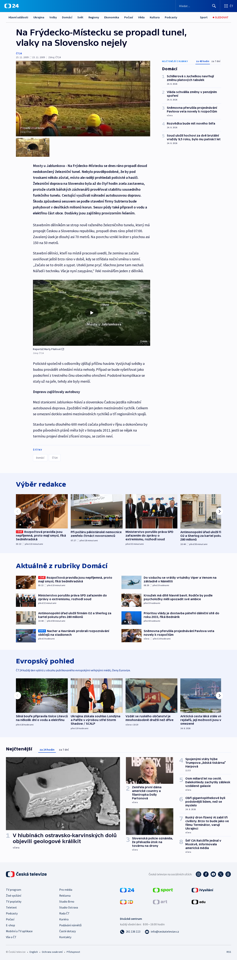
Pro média (65, 889)
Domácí (67, 17)
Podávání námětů (70, 925)
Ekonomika (111, 17)
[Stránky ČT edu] (198, 901)
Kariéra (64, 919)
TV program (13, 889)
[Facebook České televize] (206, 874)
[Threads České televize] (228, 874)
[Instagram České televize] (198, 874)
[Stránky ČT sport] (163, 890)
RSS (229, 952)
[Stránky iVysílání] (202, 890)
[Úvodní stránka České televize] (26, 874)
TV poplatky (13, 901)
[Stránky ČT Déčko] (126, 901)
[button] (91, 313)
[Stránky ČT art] (160, 901)
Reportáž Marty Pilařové (47, 349)
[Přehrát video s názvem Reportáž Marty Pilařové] (91, 312)
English (34, 952)
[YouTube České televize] (213, 874)
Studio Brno (66, 901)
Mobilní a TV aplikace (19, 931)
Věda (141, 17)
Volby (53, 17)
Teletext (11, 907)
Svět (80, 17)
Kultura (155, 17)
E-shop (10, 925)
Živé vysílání (13, 895)
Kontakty (65, 937)
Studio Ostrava (68, 907)
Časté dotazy (67, 931)
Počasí (128, 17)
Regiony (94, 17)
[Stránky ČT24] (127, 890)
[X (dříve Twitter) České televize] (221, 874)
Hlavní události (18, 17)
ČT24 (19, 53)
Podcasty (171, 17)
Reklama (65, 895)
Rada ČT (64, 913)
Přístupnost (73, 952)
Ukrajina (38, 17)
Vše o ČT (11, 937)
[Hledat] (214, 6)
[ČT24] (11, 6)
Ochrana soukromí (52, 952)
